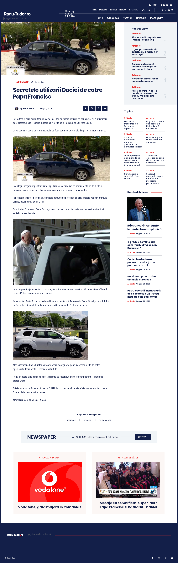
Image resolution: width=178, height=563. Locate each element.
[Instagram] (162, 10)
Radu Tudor (29, 108)
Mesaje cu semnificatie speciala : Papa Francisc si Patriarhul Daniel (128, 505)
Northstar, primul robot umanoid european (145, 80)
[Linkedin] (165, 10)
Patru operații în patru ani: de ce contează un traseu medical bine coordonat (144, 94)
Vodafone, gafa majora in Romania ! (49, 507)
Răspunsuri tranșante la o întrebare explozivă (146, 38)
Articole (22, 82)
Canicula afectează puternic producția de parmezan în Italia (144, 67)
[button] (149, 10)
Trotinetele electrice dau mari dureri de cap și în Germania (155, 159)
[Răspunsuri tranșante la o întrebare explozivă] (144, 209)
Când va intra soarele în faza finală (131, 176)
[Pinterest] (98, 108)
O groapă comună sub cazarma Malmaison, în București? (145, 52)
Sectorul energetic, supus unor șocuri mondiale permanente (154, 179)
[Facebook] (159, 10)
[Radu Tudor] (17, 108)
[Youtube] (172, 10)
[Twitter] (169, 10)
